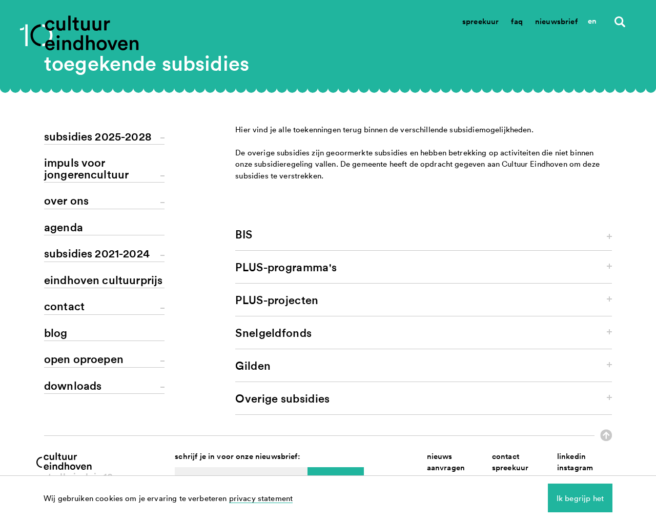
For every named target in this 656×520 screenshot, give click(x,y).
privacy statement (261, 498)
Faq (516, 21)
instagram (575, 467)
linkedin (571, 456)
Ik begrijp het (580, 498)
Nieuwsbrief (556, 21)
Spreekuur (480, 21)
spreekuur (510, 467)
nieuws (440, 456)
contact (505, 456)
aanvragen (446, 467)
